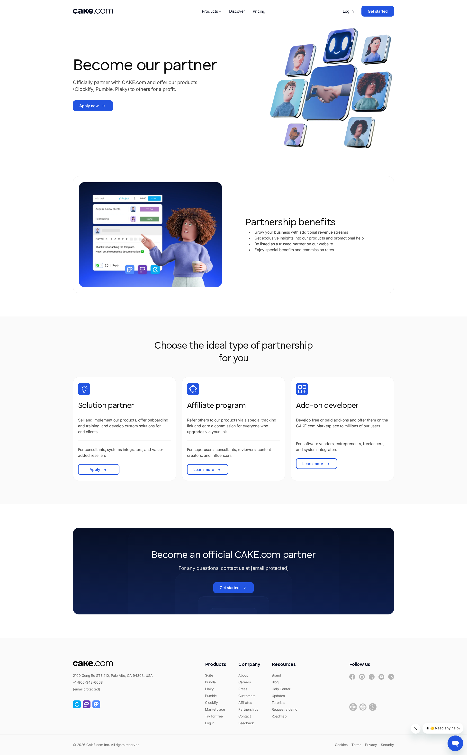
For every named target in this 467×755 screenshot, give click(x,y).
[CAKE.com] (352, 677)
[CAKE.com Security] (353, 707)
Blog (275, 682)
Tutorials (278, 702)
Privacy (371, 745)
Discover (237, 11)
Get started (378, 11)
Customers (246, 696)
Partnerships (248, 709)
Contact (244, 716)
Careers (244, 682)
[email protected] (270, 568)
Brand (276, 675)
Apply (95, 469)
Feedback (246, 723)
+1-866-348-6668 (88, 682)
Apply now (89, 105)
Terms (356, 745)
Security (387, 745)
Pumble (211, 696)
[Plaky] (96, 704)
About (243, 675)
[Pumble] (86, 704)
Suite (209, 675)
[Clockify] (77, 704)
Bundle (210, 682)
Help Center (281, 689)
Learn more (203, 469)
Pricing (259, 11)
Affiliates (245, 702)
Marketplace (215, 709)
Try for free (214, 716)
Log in (348, 11)
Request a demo (284, 709)
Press (242, 689)
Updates (278, 696)
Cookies (341, 745)
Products (210, 11)
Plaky (209, 689)
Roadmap (279, 716)
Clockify (211, 702)
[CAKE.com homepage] (93, 11)
